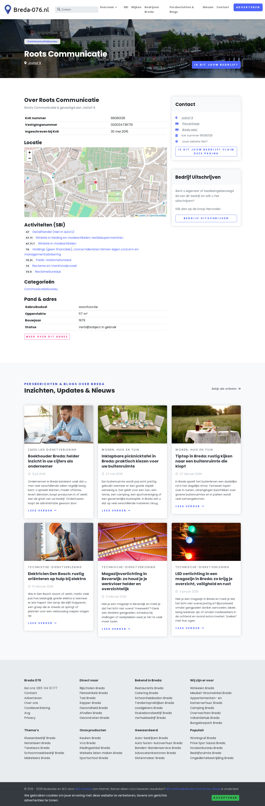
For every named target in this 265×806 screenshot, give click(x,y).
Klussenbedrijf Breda (39, 738)
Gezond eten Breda (94, 718)
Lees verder (40, 510)
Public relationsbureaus (53, 260)
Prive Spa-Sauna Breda (207, 743)
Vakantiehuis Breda (204, 718)
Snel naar (107, 7)
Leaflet (141, 215)
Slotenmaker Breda (150, 758)
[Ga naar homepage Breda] (25, 9)
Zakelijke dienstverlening (52, 450)
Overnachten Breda (205, 713)
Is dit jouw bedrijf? (216, 64)
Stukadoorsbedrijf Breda (153, 713)
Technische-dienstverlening (55, 567)
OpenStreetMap (157, 215)
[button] (95, 182)
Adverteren (248, 7)
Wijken (136, 7)
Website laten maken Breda (101, 753)
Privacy (30, 718)
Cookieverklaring (37, 708)
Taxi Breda (87, 698)
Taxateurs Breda (36, 748)
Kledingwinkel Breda (95, 748)
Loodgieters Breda (149, 708)
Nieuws (208, 7)
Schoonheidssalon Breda (153, 698)
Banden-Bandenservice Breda (158, 748)
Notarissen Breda (37, 743)
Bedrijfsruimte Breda (205, 753)
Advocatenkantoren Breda (155, 753)
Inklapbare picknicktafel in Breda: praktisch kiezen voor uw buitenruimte (130, 461)
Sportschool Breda (94, 758)
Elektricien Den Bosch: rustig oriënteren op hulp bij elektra (57, 576)
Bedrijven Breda (152, 9)
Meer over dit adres (47, 336)
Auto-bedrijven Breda (151, 738)
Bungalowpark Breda (206, 723)
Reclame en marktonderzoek (54, 266)
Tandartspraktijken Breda (154, 703)
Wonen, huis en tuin (120, 450)
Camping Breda (202, 708)
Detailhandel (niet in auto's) (53, 232)
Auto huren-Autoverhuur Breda (158, 743)
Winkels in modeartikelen (57, 243)
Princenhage (190, 124)
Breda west (189, 130)
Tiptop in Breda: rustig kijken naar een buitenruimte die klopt (203, 461)
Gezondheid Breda (94, 708)
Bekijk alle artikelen (224, 389)
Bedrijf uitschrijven (206, 218)
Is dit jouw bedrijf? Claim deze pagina (206, 151)
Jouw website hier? (195, 141)
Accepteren (225, 797)
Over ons (31, 703)
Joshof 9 (34, 63)
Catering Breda (146, 693)
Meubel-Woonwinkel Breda (210, 693)
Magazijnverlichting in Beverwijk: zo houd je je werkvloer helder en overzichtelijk (124, 581)
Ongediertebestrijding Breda (211, 758)
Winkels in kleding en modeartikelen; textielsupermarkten (79, 237)
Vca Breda (87, 743)
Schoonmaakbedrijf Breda (44, 753)
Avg (27, 713)
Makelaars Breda (37, 758)
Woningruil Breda (203, 738)
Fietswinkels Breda (94, 693)
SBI (126, 7)
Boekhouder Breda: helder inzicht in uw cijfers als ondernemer (53, 461)
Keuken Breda (90, 738)
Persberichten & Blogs (182, 9)
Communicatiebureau (42, 41)
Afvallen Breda (91, 713)
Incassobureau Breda (206, 748)
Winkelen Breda (202, 688)
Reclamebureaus (48, 271)
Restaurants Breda (149, 688)
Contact (223, 7)
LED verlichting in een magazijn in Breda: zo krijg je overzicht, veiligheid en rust (203, 578)
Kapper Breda (90, 703)
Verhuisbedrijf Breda (150, 718)
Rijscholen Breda (92, 688)
